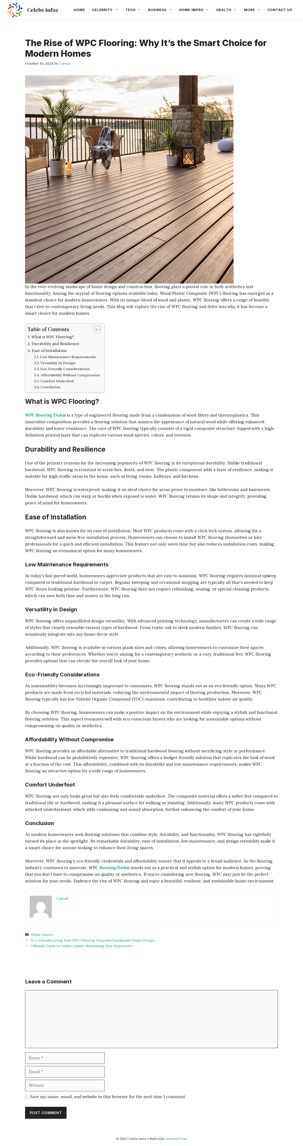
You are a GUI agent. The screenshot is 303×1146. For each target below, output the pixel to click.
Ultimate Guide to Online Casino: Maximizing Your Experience (82, 946)
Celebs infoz (42, 10)
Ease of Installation (49, 350)
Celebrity (102, 10)
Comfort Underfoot (57, 381)
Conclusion (51, 387)
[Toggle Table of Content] (95, 329)
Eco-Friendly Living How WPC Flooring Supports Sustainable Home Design (93, 940)
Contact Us (280, 10)
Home (79, 10)
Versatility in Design (57, 363)
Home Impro (191, 10)
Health (223, 10)
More (249, 10)
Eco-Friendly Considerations (65, 369)
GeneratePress (176, 1139)
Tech (130, 10)
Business (157, 10)
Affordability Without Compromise (70, 375)
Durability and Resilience (55, 343)
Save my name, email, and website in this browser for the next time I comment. (108, 1097)
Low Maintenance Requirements (68, 357)
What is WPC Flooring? (52, 337)
